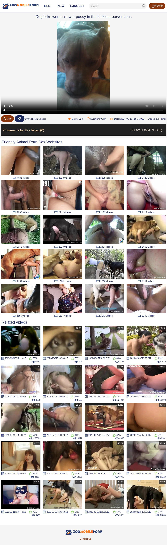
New (61, 6)
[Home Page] (20, 6)
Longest (77, 6)
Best (48, 6)
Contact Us (85, 538)
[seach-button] (143, 6)
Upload (158, 6)
